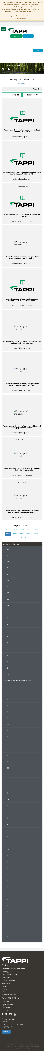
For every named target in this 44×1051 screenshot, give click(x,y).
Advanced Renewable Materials (13, 969)
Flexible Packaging (8, 980)
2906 (20, 538)
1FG (6, 924)
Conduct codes (24, 1046)
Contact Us (33, 1044)
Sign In (16, 36)
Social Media (35, 1046)
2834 (22, 534)
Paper (4, 986)
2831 (36, 530)
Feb (25, 65)
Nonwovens (6, 983)
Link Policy (27, 1048)
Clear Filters (21, 83)
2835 (29, 534)
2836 (36, 534)
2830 (29, 530)
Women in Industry (8, 995)
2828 (15, 530)
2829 (22, 530)
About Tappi (13, 1044)
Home (8, 65)
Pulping (4, 989)
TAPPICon (5, 1002)
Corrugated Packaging (10, 974)
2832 (8, 534)
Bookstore (15, 65)
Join (28, 36)
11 (21, 65)
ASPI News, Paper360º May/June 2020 (18, 680)
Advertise (6, 1032)
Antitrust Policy (12, 1046)
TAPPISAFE (6, 1007)
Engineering (6, 977)
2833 (15, 534)
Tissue (4, 992)
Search (38, 50)
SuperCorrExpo (7, 1005)
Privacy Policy (23, 1044)
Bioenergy (5, 972)
